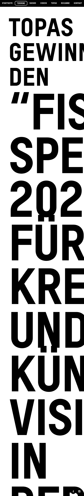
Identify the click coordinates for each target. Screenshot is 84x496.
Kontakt (78, 3)
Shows (33, 3)
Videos (43, 3)
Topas (54, 3)
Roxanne (65, 3)
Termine (21, 3)
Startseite (7, 3)
